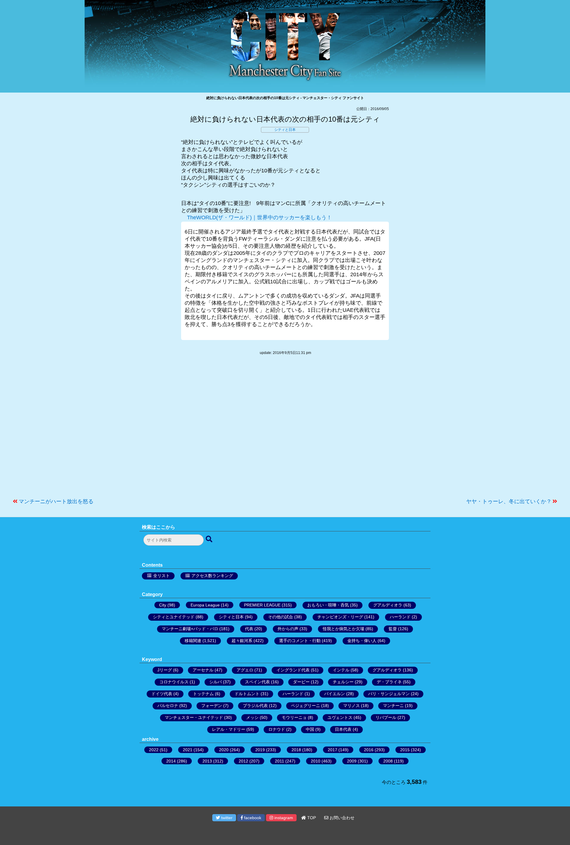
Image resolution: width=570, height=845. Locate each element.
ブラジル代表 (255, 705)
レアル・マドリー (228, 729)
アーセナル (203, 670)
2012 (243, 761)
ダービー (301, 681)
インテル (341, 670)
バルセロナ (167, 705)
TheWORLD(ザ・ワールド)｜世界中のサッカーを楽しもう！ (259, 217)
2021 (187, 749)
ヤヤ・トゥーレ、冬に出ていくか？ (509, 501)
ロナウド (276, 729)
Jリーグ (164, 670)
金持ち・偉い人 (361, 640)
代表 (249, 628)
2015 (405, 749)
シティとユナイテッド (173, 616)
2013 (207, 761)
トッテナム (203, 693)
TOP (311, 817)
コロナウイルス (174, 681)
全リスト (161, 575)
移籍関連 (193, 640)
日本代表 (343, 729)
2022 (154, 749)
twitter (226, 817)
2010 (315, 761)
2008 (388, 761)
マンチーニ (393, 705)
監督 (393, 628)
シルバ (215, 681)
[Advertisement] (285, 429)
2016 (368, 749)
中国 (310, 729)
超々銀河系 (242, 640)
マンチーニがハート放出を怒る (56, 501)
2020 (224, 749)
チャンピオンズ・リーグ (340, 616)
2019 (260, 749)
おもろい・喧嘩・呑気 (328, 605)
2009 (352, 761)
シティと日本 (285, 130)
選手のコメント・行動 (300, 640)
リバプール (386, 717)
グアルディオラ (387, 605)
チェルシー (343, 681)
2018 (296, 749)
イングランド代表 (293, 670)
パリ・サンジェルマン (389, 693)
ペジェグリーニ (305, 705)
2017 (332, 749)
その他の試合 (280, 616)
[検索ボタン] (209, 539)
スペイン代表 (257, 681)
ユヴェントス (339, 717)
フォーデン (211, 705)
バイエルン (334, 693)
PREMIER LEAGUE (262, 605)
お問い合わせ (341, 817)
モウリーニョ (294, 717)
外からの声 (288, 628)
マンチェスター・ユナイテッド (194, 717)
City (162, 605)
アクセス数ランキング (212, 575)
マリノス (351, 705)
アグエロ (245, 670)
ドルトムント (247, 693)
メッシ (252, 717)
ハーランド (400, 616)
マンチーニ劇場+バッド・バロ (190, 628)
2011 (279, 761)
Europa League (205, 605)
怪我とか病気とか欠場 (343, 628)
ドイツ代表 (161, 693)
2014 (171, 761)
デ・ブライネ (389, 681)
